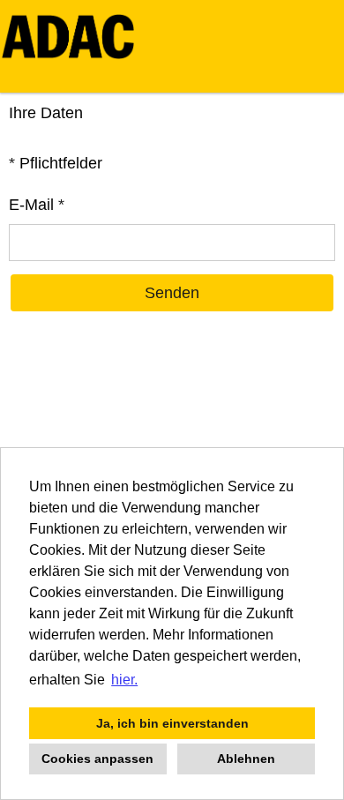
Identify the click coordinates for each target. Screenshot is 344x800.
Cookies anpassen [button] (97, 758)
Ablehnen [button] (246, 758)
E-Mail (36, 204)
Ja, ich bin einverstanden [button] (172, 723)
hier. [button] (124, 679)
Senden (172, 293)
